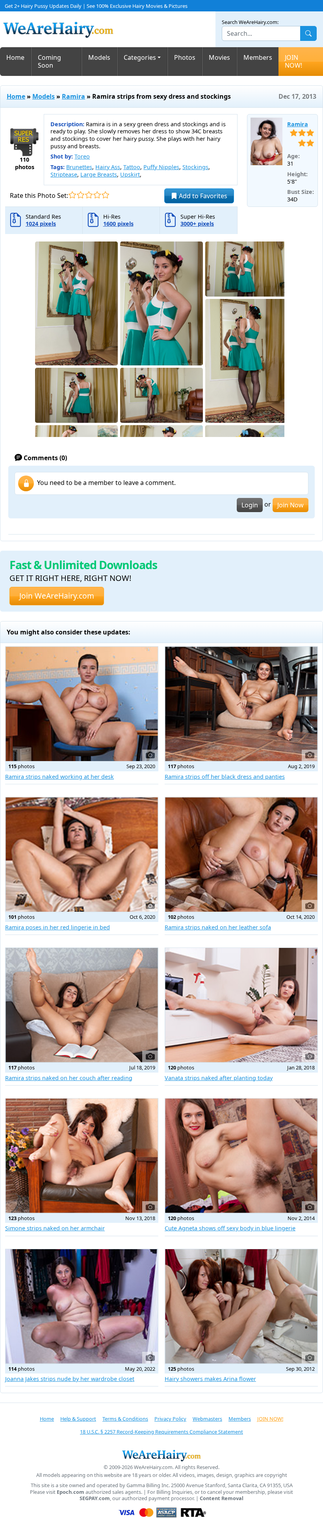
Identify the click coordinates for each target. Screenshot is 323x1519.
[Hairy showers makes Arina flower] (241, 1306)
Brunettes (79, 167)
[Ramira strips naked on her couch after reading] (81, 1005)
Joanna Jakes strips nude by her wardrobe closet (69, 1379)
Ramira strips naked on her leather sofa (218, 927)
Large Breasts (98, 174)
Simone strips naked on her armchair (55, 1228)
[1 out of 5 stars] (72, 195)
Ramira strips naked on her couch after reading (68, 1078)
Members (257, 57)
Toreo (82, 156)
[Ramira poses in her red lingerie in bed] (81, 854)
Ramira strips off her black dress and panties (225, 776)
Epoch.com (70, 1492)
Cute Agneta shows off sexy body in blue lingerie (230, 1228)
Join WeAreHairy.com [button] (56, 595)
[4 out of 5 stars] (97, 195)
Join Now (290, 505)
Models (99, 57)
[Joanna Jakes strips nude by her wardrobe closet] (81, 1306)
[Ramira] (266, 142)
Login (249, 505)
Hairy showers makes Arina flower (210, 1379)
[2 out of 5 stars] (80, 195)
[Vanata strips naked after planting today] (241, 1005)
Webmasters (207, 1418)
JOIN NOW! (293, 61)
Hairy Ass (107, 167)
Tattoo (131, 167)
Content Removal (221, 1498)
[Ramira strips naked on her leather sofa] (241, 854)
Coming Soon (49, 61)
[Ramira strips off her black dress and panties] (241, 703)
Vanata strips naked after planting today (219, 1078)
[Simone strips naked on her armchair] (81, 1155)
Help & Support (78, 1418)
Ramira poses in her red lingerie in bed (57, 927)
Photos (184, 57)
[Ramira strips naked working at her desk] (81, 703)
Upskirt (130, 174)
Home (15, 57)
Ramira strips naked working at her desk (59, 776)
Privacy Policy (170, 1418)
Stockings (195, 167)
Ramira (73, 96)
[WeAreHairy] (161, 1455)
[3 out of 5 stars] (89, 195)
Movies (219, 57)
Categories (140, 57)
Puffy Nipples (161, 167)
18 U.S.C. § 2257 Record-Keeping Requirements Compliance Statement (161, 1431)
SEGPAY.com (95, 1498)
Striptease (63, 174)
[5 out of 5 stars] (105, 195)
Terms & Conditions (125, 1418)
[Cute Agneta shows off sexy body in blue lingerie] (241, 1155)
